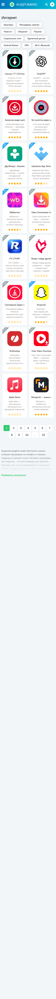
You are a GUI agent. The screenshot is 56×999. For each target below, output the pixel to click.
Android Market (11, 45)
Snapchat (41, 305)
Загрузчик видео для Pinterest (15, 120)
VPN (26, 45)
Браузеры (8, 25)
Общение (22, 31)
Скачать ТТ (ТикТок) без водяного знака (15, 74)
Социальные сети (12, 38)
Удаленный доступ (36, 38)
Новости (8, 31)
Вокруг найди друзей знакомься (41, 258)
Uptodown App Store (41, 166)
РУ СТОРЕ (15, 258)
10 (26, 434)
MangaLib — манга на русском (41, 397)
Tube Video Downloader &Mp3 (41, 351)
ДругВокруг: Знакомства (15, 166)
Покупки (38, 31)
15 (43, 434)
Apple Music (14, 397)
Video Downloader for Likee (41, 212)
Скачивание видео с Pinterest (15, 305)
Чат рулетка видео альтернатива (41, 120)
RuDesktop (15, 351)
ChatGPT (41, 74)
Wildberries (14, 212)
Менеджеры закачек (29, 25)
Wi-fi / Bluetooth (42, 45)
